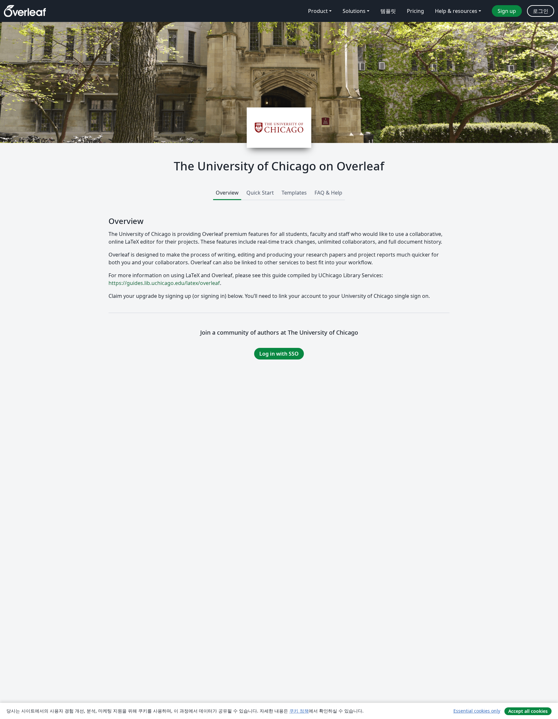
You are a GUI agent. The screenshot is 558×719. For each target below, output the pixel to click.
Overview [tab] (227, 192)
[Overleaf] (25, 11)
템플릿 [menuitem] (388, 11)
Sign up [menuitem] (507, 11)
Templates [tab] (294, 192)
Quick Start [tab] (260, 192)
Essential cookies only (476, 711)
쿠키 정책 (299, 711)
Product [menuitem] (318, 11)
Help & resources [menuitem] (456, 11)
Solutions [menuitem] (354, 11)
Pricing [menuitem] (415, 11)
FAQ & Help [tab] (328, 192)
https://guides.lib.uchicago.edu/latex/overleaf (164, 283)
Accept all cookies (528, 711)
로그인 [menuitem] (540, 11)
